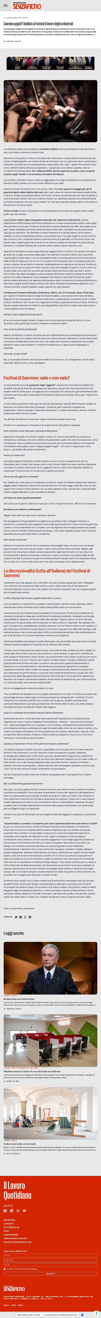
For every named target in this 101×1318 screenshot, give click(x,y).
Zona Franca (34, 1068)
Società (25, 18)
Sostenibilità (23, 1068)
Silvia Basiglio (13, 1154)
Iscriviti (50, 1274)
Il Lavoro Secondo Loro (12, 18)
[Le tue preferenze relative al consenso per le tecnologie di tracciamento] (96, 1313)
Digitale (7, 1068)
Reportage (9, 1220)
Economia (7, 995)
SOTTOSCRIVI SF (11, 1227)
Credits (20, 1305)
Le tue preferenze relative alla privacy (60, 1315)
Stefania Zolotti (13, 41)
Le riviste (9, 1224)
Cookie (13, 1305)
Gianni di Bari (12, 1081)
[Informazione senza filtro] (50, 1288)
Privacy (6, 1305)
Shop (6, 1231)
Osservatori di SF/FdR (15, 1239)
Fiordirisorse (11, 1235)
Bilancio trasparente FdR (17, 1242)
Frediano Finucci (13, 1009)
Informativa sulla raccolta (28, 1315)
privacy (34, 1269)
